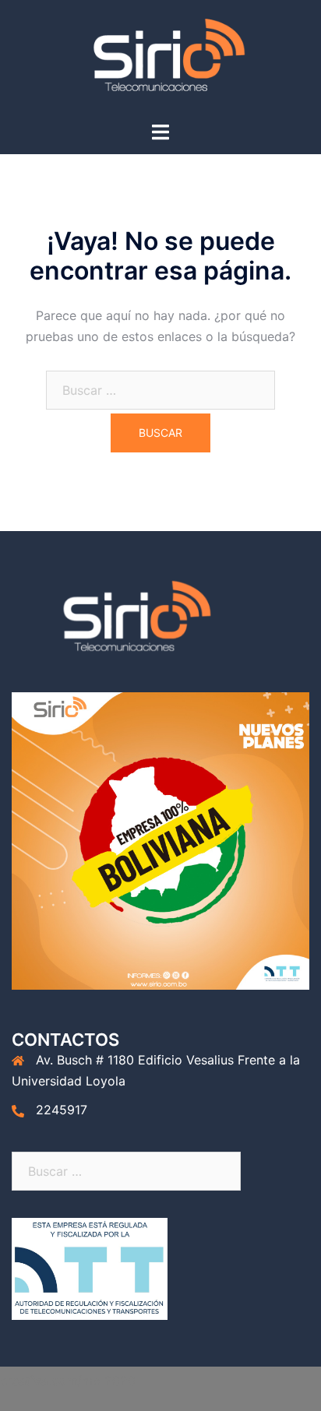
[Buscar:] (160, 390)
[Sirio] (160, 59)
